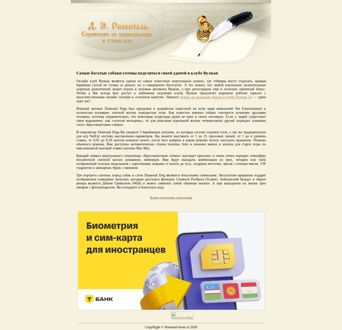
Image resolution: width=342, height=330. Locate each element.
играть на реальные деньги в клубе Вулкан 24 (216, 97)
